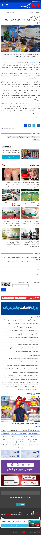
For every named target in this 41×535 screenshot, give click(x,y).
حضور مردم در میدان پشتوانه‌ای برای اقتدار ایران (26, 351)
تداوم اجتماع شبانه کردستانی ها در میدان (28, 344)
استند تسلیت (5, 433)
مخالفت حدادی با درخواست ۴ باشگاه (29, 362)
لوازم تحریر (24, 430)
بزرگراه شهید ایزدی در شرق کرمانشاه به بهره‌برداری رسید (24, 379)
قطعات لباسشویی (7, 439)
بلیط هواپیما (21, 442)
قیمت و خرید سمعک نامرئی (21, 445)
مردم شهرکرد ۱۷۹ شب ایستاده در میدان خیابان (26, 341)
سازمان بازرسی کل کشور (23, 137)
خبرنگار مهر (32, 63)
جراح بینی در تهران (34, 430)
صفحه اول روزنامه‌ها (33, 393)
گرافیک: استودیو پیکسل (18, 532)
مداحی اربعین (34, 436)
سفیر (3, 430)
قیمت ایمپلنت (19, 439)
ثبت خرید (11, 157)
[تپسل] (3, 147)
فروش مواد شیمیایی (33, 439)
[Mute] (25, 158)
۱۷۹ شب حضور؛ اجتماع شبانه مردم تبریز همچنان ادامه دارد (24, 330)
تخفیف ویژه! (14, 526)
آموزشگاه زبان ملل (34, 445)
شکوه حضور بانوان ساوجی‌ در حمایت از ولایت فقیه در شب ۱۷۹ (23, 323)
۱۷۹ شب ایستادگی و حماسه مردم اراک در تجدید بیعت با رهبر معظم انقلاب (20, 320)
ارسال (3, 290)
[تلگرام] (30, 497)
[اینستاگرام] (24, 497)
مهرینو (10, 445)
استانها (37, 12)
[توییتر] (22, 497)
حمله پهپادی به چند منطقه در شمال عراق (28, 334)
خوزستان (32, 12)
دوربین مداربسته (23, 436)
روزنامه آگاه (20, 448)
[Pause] (23, 158)
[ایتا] (11, 497)
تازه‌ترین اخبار (35, 317)
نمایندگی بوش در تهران (8, 442)
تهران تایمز (4, 445)
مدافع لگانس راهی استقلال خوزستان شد (28, 390)
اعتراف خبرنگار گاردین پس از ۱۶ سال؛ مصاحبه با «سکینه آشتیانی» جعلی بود (20, 383)
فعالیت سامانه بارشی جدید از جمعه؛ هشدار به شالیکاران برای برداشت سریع (20, 369)
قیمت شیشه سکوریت (13, 430)
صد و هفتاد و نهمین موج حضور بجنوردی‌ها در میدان (25, 327)
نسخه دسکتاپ (20, 504)
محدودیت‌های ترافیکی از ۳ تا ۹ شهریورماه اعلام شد (25, 372)
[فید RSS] (16, 497)
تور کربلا (14, 433)
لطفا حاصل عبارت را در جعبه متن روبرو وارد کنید (28, 283)
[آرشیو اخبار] (13, 497)
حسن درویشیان (35, 137)
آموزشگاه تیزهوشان (33, 442)
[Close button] (40, 518)
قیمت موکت (23, 433)
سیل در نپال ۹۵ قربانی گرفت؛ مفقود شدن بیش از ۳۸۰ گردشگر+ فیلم (21, 376)
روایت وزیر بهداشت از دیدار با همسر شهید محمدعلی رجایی (23, 337)
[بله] (27, 497)
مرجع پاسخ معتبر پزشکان (9, 436)
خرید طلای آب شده (34, 433)
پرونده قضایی (11, 137)
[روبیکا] (19, 497)
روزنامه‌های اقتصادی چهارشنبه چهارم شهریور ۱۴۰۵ (22, 423)
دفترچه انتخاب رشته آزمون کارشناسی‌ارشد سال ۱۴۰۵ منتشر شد (22, 365)
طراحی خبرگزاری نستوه (32, 532)
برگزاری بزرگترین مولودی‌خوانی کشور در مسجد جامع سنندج (24, 348)
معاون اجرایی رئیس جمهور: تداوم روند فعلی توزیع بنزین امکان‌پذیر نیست (20, 386)
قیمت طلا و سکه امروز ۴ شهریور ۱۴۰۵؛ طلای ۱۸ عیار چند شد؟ (23, 358)
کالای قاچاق (36, 140)
